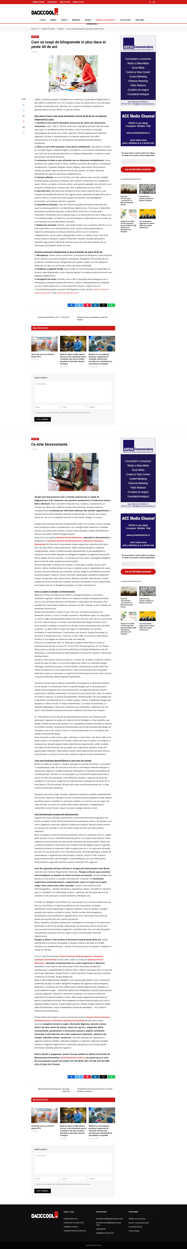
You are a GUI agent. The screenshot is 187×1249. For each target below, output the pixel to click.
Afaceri (88, 20)
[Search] (150, 2)
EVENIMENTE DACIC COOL (105, 1233)
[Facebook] (24, 105)
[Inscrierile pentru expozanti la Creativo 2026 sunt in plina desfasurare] (147, 214)
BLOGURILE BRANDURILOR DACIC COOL (109, 1219)
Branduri (76, 20)
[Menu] (154, 2)
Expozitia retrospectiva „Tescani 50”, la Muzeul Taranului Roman (127, 200)
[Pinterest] (24, 121)
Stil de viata (125, 20)
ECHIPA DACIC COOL (71, 1219)
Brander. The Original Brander (139, 1223)
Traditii (64, 20)
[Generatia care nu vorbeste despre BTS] (44, 344)
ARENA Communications (137, 1219)
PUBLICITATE (65, 2)
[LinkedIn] (24, 116)
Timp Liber (139, 20)
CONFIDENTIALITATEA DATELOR (75, 1231)
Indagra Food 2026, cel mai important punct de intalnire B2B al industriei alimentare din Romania (128, 227)
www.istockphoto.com (68, 292)
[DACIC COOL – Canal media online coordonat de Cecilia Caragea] (44, 11)
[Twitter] (24, 110)
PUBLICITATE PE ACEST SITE (74, 1223)
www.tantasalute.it (43, 292)
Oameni (53, 20)
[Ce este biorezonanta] (73, 472)
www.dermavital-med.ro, (73, 1057)
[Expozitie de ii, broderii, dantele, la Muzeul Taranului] (147, 189)
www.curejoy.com (101, 289)
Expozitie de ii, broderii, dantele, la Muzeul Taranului (146, 198)
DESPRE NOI (52, 2)
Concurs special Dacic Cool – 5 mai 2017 (53, 317)
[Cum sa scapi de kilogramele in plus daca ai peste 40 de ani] (73, 74)
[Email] (24, 127)
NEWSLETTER (78, 2)
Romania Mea (91, 24)
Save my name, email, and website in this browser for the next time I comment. (63, 412)
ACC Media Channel (135, 1227)
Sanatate (35, 36)
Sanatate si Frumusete (105, 20)
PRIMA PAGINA (38, 2)
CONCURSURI (100, 1229)
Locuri (42, 20)
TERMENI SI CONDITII (71, 1227)
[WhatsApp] (24, 132)
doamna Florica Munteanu (70, 537)
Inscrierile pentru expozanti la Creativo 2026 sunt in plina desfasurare (147, 224)
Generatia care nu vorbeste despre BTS (42, 355)
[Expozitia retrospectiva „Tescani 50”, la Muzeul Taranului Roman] (129, 189)
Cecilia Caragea (134, 1231)
